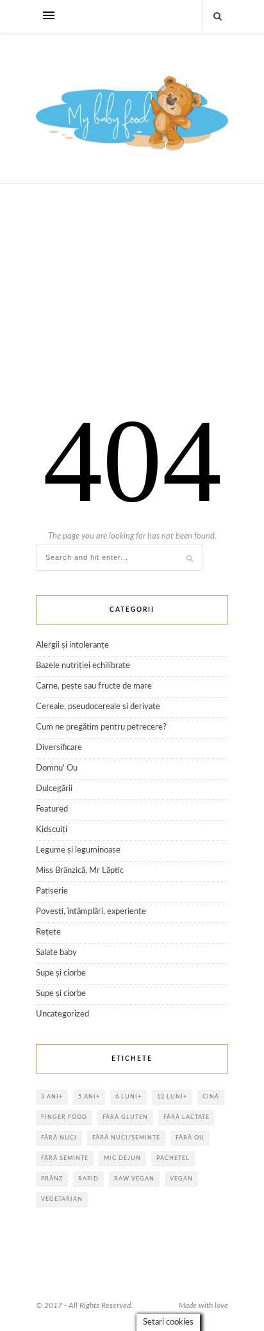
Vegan (181, 1179)
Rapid (88, 1179)
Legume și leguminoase (78, 850)
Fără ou (190, 1138)
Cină (210, 1097)
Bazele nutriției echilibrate (83, 666)
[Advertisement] (132, 309)
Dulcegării (54, 789)
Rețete (48, 932)
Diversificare (59, 748)
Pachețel (173, 1158)
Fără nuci (59, 1138)
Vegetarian (62, 1199)
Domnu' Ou (57, 768)
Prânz (52, 1179)
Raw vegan (134, 1179)
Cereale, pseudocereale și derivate (98, 707)
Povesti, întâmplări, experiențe (91, 912)
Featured (52, 809)
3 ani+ (52, 1097)
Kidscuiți (51, 830)
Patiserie (52, 891)
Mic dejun (122, 1158)
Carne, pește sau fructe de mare (94, 686)
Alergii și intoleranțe (72, 645)
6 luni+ (128, 1097)
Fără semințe (64, 1158)
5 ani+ (89, 1097)
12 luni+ (172, 1097)
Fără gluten (125, 1117)
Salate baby (56, 953)
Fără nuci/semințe (126, 1138)
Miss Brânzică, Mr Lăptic (80, 871)
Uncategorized (62, 1014)
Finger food (64, 1117)
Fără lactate (186, 1117)
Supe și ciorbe (61, 973)
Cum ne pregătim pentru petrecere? (101, 727)
